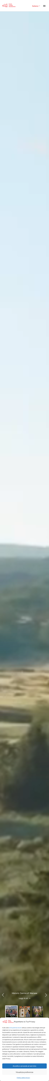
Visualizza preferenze (24, 1072)
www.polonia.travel (15, 1028)
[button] (46, 995)
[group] (11, 1011)
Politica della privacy (23, 1078)
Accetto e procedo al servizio (24, 1066)
